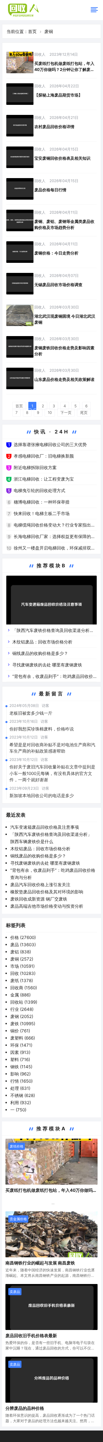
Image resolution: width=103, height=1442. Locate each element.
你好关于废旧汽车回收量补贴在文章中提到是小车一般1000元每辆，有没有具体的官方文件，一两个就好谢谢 (52, 773)
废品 (23, 944)
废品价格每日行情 (50, 189)
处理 (20, 1088)
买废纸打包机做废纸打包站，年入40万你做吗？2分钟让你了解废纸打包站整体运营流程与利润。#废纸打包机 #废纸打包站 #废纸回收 (64, 66)
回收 (22, 973)
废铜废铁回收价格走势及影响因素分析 (64, 350)
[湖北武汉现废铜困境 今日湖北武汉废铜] (19, 315)
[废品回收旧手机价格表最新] (51, 1307)
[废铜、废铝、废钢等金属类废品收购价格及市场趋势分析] (19, 220)
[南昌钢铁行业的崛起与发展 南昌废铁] (51, 1234)
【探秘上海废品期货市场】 (58, 94)
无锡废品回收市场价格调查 (58, 284)
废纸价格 (16, 1146)
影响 (20, 1074)
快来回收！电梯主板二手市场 (42, 513)
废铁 (22, 1023)
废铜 (21, 959)
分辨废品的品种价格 (24, 1408)
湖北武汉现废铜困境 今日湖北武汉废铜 (64, 319)
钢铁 (21, 1066)
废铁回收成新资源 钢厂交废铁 (38, 899)
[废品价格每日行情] (19, 189)
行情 (21, 1081)
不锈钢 (22, 1095)
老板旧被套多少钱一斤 (30, 713)
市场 (22, 966)
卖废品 (15, 1291)
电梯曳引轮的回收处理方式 (39, 490)
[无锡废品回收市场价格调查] (19, 283)
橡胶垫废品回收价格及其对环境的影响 (46, 891)
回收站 (23, 1002)
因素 (20, 1052)
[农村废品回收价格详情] (19, 125)
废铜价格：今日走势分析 (56, 252)
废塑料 (22, 1038)
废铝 (20, 952)
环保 (21, 1045)
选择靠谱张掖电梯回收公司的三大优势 (50, 444)
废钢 (21, 1016)
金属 (20, 995)
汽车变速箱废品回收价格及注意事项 (44, 827)
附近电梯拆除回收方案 (35, 467)
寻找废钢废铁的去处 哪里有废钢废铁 (47, 665)
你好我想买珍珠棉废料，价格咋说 (41, 729)
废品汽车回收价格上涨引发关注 (40, 884)
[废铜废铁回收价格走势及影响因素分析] (19, 347)
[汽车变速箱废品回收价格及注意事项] (51, 607)
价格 (23, 937)
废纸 (21, 980)
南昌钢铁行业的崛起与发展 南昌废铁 (40, 1263)
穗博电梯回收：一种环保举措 (42, 502)
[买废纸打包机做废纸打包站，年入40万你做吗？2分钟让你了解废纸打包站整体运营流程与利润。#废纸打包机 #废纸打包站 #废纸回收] (19, 62)
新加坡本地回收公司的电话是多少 (41, 795)
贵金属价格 (18, 1219)
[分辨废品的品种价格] (51, 1380)
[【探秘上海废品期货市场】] (19, 94)
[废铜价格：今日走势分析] (19, 252)
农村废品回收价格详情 (54, 126)
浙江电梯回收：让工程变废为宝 (44, 479)
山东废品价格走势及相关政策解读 (64, 379)
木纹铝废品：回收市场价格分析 (42, 642)
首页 (32, 31)
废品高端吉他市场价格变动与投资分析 (46, 906)
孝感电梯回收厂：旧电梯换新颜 (44, 456)
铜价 (20, 1031)
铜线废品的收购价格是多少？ (40, 653)
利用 (20, 1102)
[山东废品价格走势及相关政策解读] (19, 378)
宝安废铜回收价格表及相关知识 (62, 158)
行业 (21, 1009)
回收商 (23, 987)
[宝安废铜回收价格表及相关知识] (19, 157)
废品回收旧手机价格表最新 (31, 1335)
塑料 (20, 1059)
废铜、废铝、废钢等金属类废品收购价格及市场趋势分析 (64, 224)
